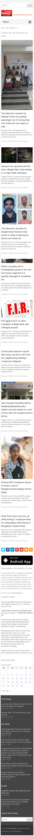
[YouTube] (22, 550)
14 (21, 678)
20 (17, 682)
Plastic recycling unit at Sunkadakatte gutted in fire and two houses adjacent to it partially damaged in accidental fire (16, 273)
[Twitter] (3, 550)
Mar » (8, 691)
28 (21, 685)
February (12, 28)
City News (17, 141)
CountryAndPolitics (11, 828)
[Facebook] (8, 550)
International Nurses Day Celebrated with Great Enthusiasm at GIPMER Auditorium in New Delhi (15, 802)
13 (17, 678)
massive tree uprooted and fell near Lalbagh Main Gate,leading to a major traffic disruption (16, 169)
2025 (7, 28)
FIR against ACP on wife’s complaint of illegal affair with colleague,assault (15, 324)
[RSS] (31, 550)
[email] (26, 550)
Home (3, 28)
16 (30, 678)
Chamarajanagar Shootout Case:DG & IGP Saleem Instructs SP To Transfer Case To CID (16, 604)
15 (26, 678)
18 (8, 682)
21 (21, 682)
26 (12, 685)
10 (3, 678)
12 (12, 678)
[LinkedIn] (12, 550)
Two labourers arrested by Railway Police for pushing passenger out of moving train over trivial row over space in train (15, 120)
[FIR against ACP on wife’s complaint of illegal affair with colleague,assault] (17, 308)
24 (3, 685)
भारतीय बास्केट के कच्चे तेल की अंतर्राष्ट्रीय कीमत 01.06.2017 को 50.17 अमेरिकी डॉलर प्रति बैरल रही (17, 613)
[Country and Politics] (17, 13)
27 (17, 685)
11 (8, 678)
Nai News (24, 141)
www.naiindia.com (17, 593)
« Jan (3, 691)
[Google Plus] (17, 550)
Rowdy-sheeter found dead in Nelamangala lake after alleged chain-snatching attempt (16, 774)
